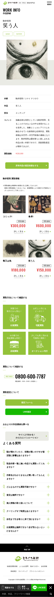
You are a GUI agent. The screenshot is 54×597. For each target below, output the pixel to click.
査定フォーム (23, 587)
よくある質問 (23, 566)
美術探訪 (14, 571)
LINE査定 (39, 587)
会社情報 (44, 566)
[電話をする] (8, 587)
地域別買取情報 (12, 566)
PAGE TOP (27, 549)
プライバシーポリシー (36, 571)
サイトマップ (23, 571)
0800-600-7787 (30, 376)
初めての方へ (34, 566)
